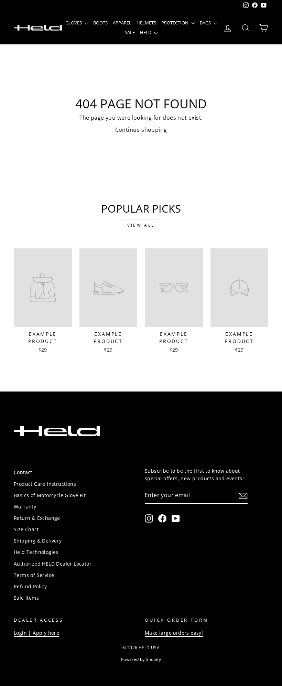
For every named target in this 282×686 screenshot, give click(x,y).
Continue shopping (141, 129)
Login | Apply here (36, 633)
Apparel (122, 23)
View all (141, 225)
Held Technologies (36, 552)
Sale (130, 32)
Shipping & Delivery (38, 540)
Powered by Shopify (141, 659)
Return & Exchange (37, 518)
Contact (23, 472)
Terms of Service (34, 575)
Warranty (25, 506)
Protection (175, 23)
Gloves (74, 23)
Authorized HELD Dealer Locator (52, 563)
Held (146, 32)
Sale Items (26, 597)
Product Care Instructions (45, 484)
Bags (206, 23)
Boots (100, 23)
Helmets (146, 23)
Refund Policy (30, 586)
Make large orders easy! (174, 633)
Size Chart (26, 529)
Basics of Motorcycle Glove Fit (50, 495)
